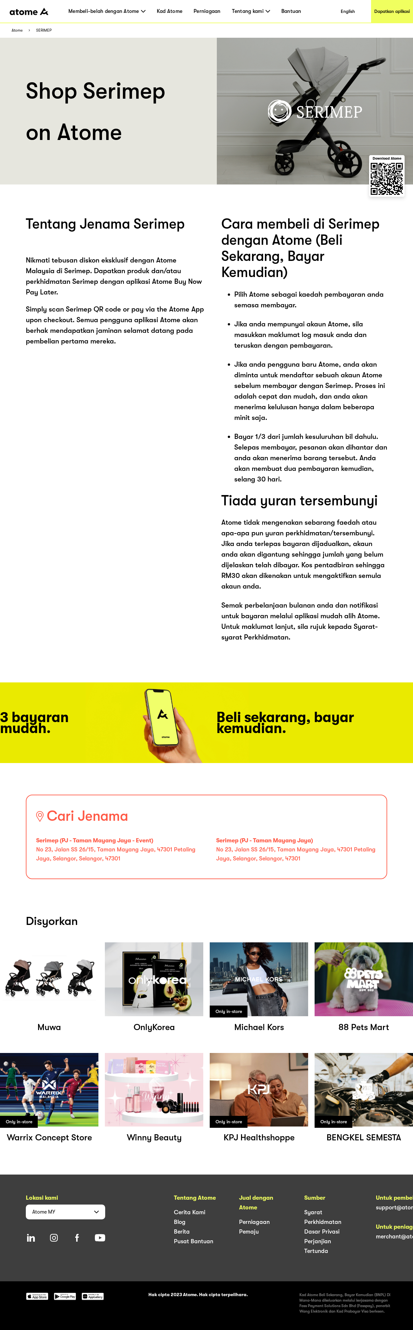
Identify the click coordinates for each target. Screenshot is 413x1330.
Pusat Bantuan (193, 1241)
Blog (180, 1222)
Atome (17, 30)
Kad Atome (169, 11)
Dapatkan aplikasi (392, 11)
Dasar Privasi (321, 1231)
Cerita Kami (189, 1212)
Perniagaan (207, 11)
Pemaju (249, 1231)
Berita (182, 1231)
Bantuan (291, 11)
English (348, 11)
